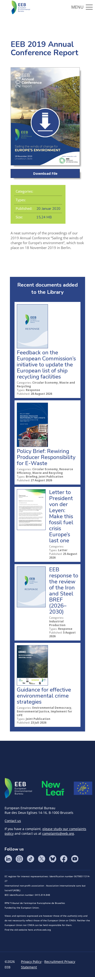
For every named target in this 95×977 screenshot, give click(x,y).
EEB (18, 788)
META (53, 788)
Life (83, 788)
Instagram (19, 859)
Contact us (13, 820)
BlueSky (52, 859)
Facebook (63, 859)
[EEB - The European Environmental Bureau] (20, 7)
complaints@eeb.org (58, 833)
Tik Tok (30, 859)
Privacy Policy (31, 961)
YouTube (74, 859)
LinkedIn (8, 859)
